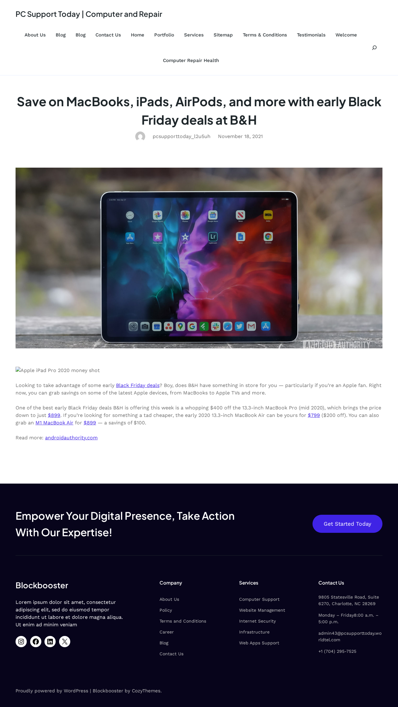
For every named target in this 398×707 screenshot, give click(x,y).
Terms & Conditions (265, 35)
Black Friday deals (138, 385)
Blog (61, 35)
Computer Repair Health (191, 60)
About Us (35, 35)
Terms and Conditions (183, 621)
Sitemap (223, 35)
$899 (54, 415)
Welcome (346, 35)
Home (137, 35)
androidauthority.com (71, 438)
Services (194, 35)
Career (167, 631)
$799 (314, 415)
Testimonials (311, 35)
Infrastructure (254, 631)
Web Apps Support (259, 642)
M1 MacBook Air (54, 423)
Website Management (262, 610)
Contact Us (108, 35)
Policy (166, 610)
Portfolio (164, 35)
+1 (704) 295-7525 (337, 651)
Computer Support (259, 599)
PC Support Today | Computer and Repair (89, 13)
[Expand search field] (374, 48)
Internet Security (257, 621)
